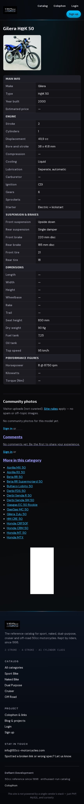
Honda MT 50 (16, 533)
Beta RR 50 (15, 477)
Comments (12, 437)
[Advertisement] (42, 571)
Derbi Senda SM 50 (20, 500)
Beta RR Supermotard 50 (25, 481)
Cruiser (9, 691)
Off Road (11, 697)
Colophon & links (16, 715)
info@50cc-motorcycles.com (25, 750)
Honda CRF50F (17, 523)
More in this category (22, 460)
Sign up (73, 14)
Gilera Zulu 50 (17, 514)
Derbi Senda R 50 (19, 495)
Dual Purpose (13, 685)
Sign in (8, 429)
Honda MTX (15, 537)
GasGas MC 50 (18, 509)
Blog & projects (15, 721)
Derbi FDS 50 (16, 491)
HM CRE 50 (15, 519)
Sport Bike (11, 674)
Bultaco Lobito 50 (20, 486)
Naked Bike (12, 679)
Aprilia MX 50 (16, 467)
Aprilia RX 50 (16, 472)
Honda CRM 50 (17, 528)
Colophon (60, 6)
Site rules (51, 409)
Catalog (43, 6)
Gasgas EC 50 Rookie (22, 505)
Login (74, 6)
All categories (14, 668)
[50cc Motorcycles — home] (10, 10)
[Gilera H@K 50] (22, 52)
